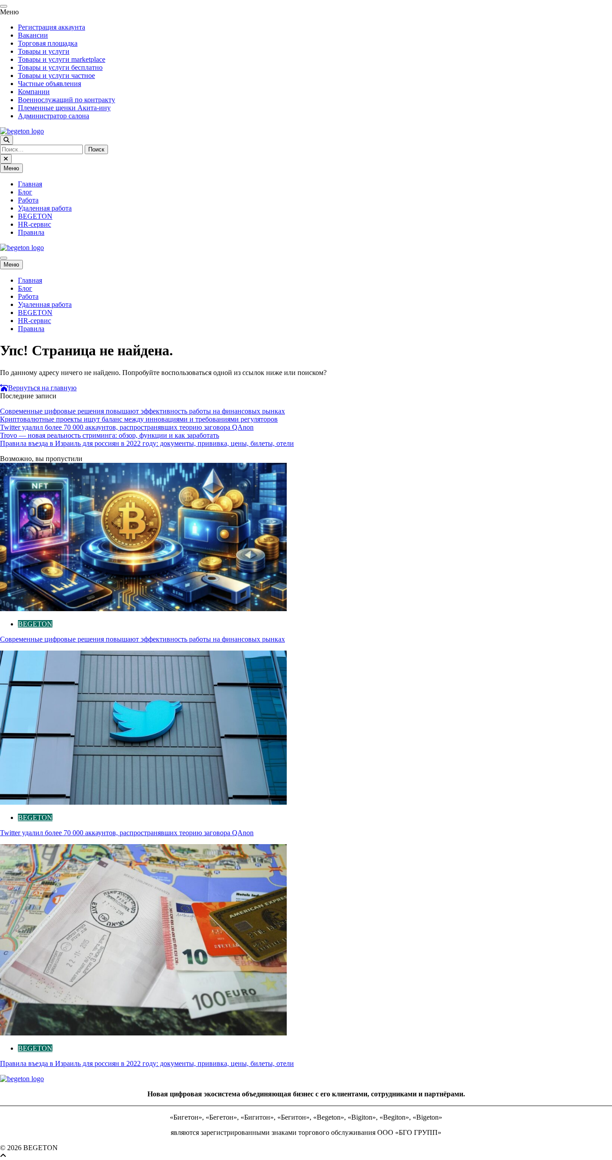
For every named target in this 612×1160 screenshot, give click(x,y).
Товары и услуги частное (56, 75)
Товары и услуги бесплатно (60, 67)
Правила (31, 232)
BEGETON (35, 216)
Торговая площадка (48, 43)
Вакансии (33, 35)
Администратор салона (53, 116)
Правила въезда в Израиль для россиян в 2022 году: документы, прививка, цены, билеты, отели (147, 443)
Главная (30, 184)
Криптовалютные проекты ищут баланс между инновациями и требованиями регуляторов (139, 419)
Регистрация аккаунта (51, 27)
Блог (25, 192)
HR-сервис (34, 224)
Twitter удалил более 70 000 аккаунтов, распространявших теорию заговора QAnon (127, 427)
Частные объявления (49, 83)
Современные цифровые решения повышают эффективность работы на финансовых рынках (142, 411)
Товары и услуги (43, 51)
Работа (28, 200)
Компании (34, 91)
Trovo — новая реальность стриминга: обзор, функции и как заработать (109, 435)
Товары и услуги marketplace (61, 59)
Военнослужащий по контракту (66, 99)
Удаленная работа (45, 208)
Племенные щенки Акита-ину (64, 108)
